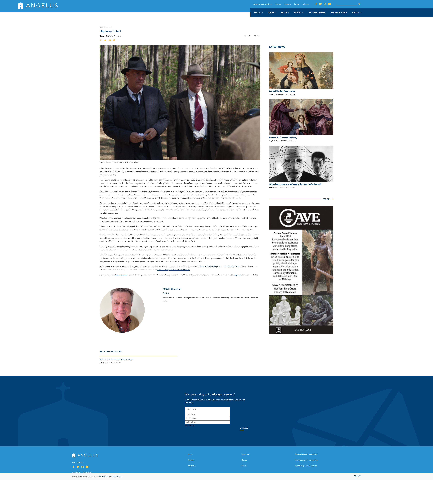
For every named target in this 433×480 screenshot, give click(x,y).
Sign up (238, 275)
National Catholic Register (209, 266)
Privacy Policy (104, 476)
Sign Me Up (189, 425)
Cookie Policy (87, 472)
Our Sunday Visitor (232, 266)
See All (327, 199)
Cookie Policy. (117, 476)
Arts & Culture (105, 27)
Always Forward (121, 275)
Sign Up (244, 428)
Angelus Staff (273, 94)
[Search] (359, 4)
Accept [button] (357, 476)
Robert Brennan (106, 36)
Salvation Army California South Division (173, 270)
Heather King (273, 187)
